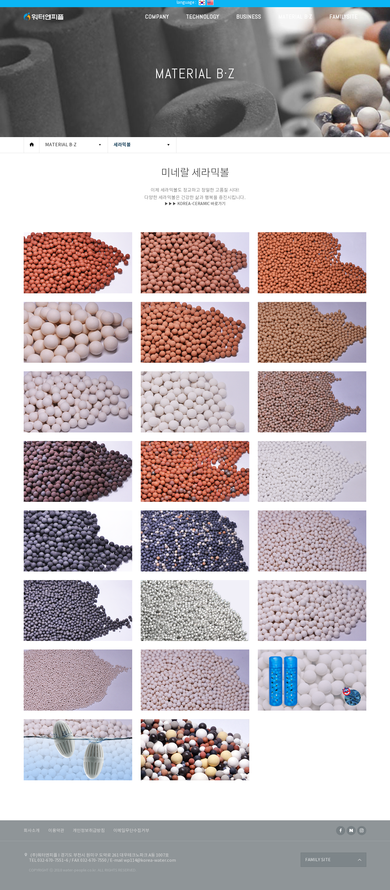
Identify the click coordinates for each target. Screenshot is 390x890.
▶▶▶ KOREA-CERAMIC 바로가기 (195, 204)
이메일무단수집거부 (131, 830)
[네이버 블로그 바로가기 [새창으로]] (351, 830)
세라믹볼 (122, 145)
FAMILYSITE (343, 16)
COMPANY (157, 16)
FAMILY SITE (318, 859)
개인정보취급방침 (89, 830)
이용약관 (56, 830)
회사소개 (32, 830)
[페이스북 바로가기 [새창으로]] (340, 830)
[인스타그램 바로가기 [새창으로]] (361, 830)
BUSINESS (248, 16)
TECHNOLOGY (202, 16)
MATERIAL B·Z (295, 16)
